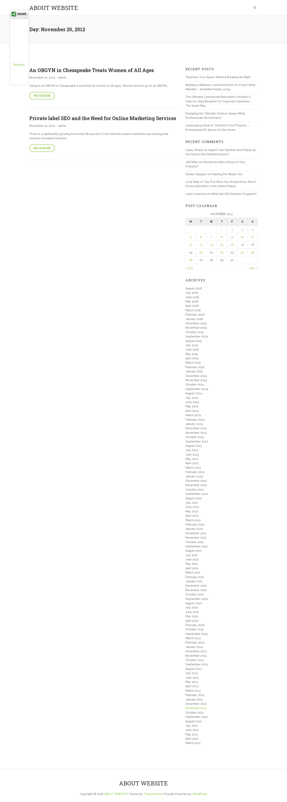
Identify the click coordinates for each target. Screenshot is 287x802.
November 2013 (196, 655)
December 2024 (196, 375)
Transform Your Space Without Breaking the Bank (218, 77)
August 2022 (193, 498)
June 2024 (192, 402)
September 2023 (196, 441)
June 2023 (192, 454)
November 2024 (196, 380)
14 (211, 244)
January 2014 (194, 647)
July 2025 (191, 345)
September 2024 (196, 389)
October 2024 (194, 384)
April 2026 (192, 305)
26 (191, 260)
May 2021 (191, 563)
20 (201, 252)
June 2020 (192, 612)
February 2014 (194, 642)
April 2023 (192, 463)
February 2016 (194, 625)
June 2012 (192, 730)
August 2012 (193, 721)
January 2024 (194, 424)
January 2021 (194, 581)
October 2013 (194, 660)
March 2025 (193, 362)
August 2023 (193, 445)
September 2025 (196, 336)
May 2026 (191, 301)
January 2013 (194, 699)
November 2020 (196, 590)
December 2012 (196, 703)
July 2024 (191, 397)
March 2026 (193, 310)
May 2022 (191, 511)
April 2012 (191, 738)
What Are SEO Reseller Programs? (234, 193)
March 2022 (193, 520)
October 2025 (194, 332)
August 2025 (193, 341)
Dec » (254, 268)
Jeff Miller (191, 162)
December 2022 (196, 480)
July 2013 (191, 673)
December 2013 (196, 651)
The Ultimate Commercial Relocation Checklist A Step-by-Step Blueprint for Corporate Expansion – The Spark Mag (218, 101)
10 (242, 237)
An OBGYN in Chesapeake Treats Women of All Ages (91, 70)
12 (190, 244)
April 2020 (192, 620)
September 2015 (196, 633)
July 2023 (191, 450)
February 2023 (194, 472)
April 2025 (192, 358)
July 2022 (191, 502)
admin (62, 77)
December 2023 (196, 428)
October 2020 (194, 594)
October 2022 (194, 489)
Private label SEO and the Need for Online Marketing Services (102, 118)
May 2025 (191, 354)
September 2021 (196, 546)
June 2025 (192, 349)
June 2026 (192, 297)
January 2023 (194, 476)
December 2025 (196, 323)
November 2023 (196, 432)
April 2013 (191, 686)
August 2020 (193, 603)
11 (252, 237)
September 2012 (196, 716)
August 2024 (193, 393)
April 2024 (192, 410)
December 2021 (196, 533)
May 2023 (191, 458)
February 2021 (194, 577)
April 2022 (192, 515)
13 (201, 244)
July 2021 (191, 555)
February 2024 (195, 419)
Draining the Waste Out (226, 174)
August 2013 (193, 668)
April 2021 (191, 568)
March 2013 (193, 690)
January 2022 (194, 528)
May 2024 (191, 406)
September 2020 (196, 598)
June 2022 (192, 506)
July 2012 (191, 725)
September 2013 (196, 664)
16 (232, 244)
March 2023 (193, 467)
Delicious (19, 64)
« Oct (189, 268)
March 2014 (193, 638)
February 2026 (195, 314)
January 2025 (194, 371)
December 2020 (196, 585)
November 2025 (196, 327)
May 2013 (191, 681)
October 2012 (194, 712)
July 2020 (191, 607)
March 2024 (193, 415)
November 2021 (196, 537)
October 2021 (194, 542)
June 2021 (192, 559)
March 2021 (193, 572)
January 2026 (194, 319)
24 (242, 252)
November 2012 (196, 708)
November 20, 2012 (42, 77)
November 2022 (196, 485)
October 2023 (194, 437)
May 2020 (191, 616)
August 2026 (193, 288)
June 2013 (192, 677)
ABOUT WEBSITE (53, 8)
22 (221, 252)
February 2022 (194, 524)
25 (252, 252)
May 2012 (191, 734)
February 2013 (194, 695)
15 (221, 244)
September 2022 (196, 493)
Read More (42, 95)
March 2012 (193, 743)
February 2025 (194, 367)
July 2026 (191, 292)
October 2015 (194, 629)
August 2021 (193, 550)
